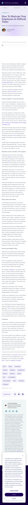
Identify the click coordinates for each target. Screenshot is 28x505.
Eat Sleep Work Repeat (7, 82)
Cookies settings (14, 490)
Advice (4, 366)
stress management (11, 377)
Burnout (10, 366)
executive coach (17, 354)
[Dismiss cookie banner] (22, 456)
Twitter (14, 380)
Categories (5, 7)
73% (8, 308)
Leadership (5, 370)
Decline (14, 498)
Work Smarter (5, 384)
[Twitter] (19, 394)
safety (4, 377)
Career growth (17, 366)
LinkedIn (13, 360)
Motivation (5, 373)
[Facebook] (15, 394)
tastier (9, 156)
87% (14, 135)
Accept (14, 494)
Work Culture (21, 380)
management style (21, 370)
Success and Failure (6, 380)
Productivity (12, 373)
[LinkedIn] (22, 394)
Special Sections (16, 7)
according (11, 269)
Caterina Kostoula (10, 29)
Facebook (18, 360)
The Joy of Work (12, 91)
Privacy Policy (19, 476)
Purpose (19, 373)
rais (8, 160)
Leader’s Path (19, 451)
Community (5, 12)
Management (12, 370)
